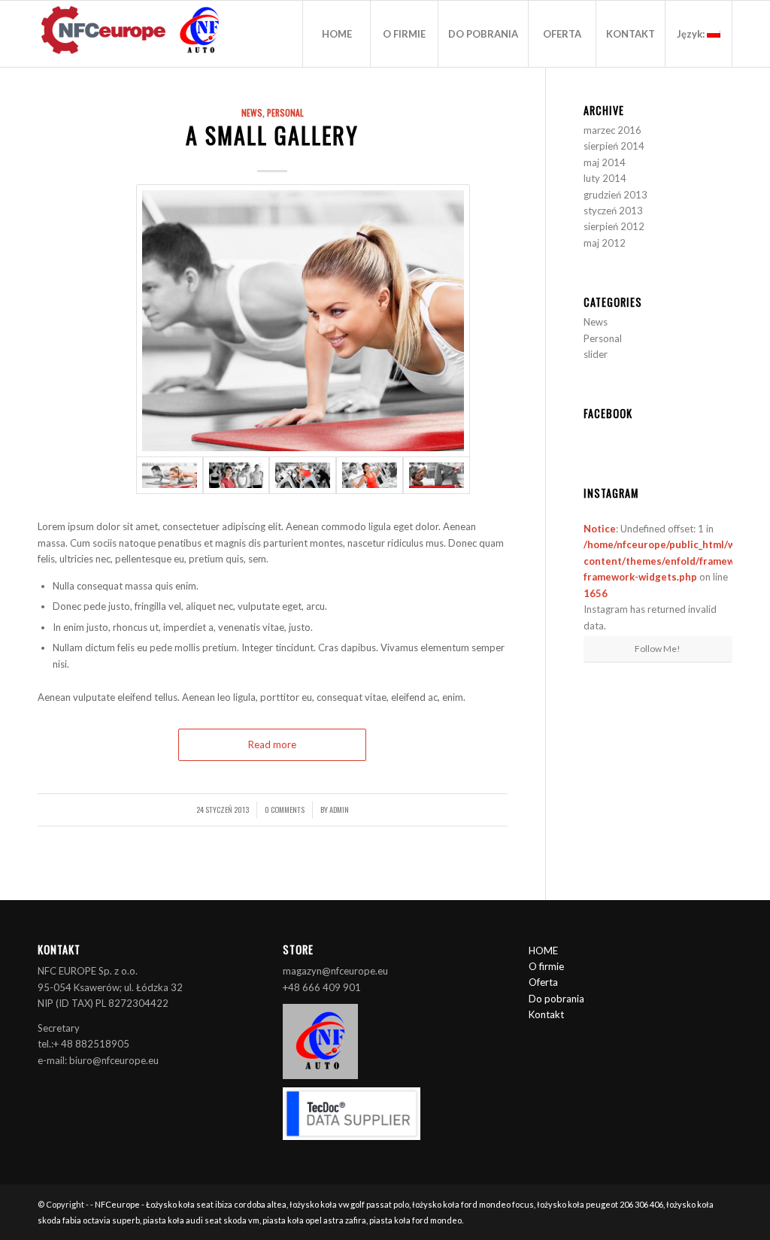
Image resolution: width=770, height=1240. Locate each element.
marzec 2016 (612, 130)
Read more (272, 744)
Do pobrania (556, 999)
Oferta (543, 982)
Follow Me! (658, 648)
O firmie (546, 966)
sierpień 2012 (614, 226)
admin (339, 809)
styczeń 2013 (613, 211)
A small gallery (272, 135)
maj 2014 (605, 162)
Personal (285, 112)
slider (596, 354)
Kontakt (546, 1014)
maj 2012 (605, 243)
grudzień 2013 (615, 195)
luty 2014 (605, 178)
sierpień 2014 (614, 146)
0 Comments (285, 809)
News (251, 112)
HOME (543, 950)
